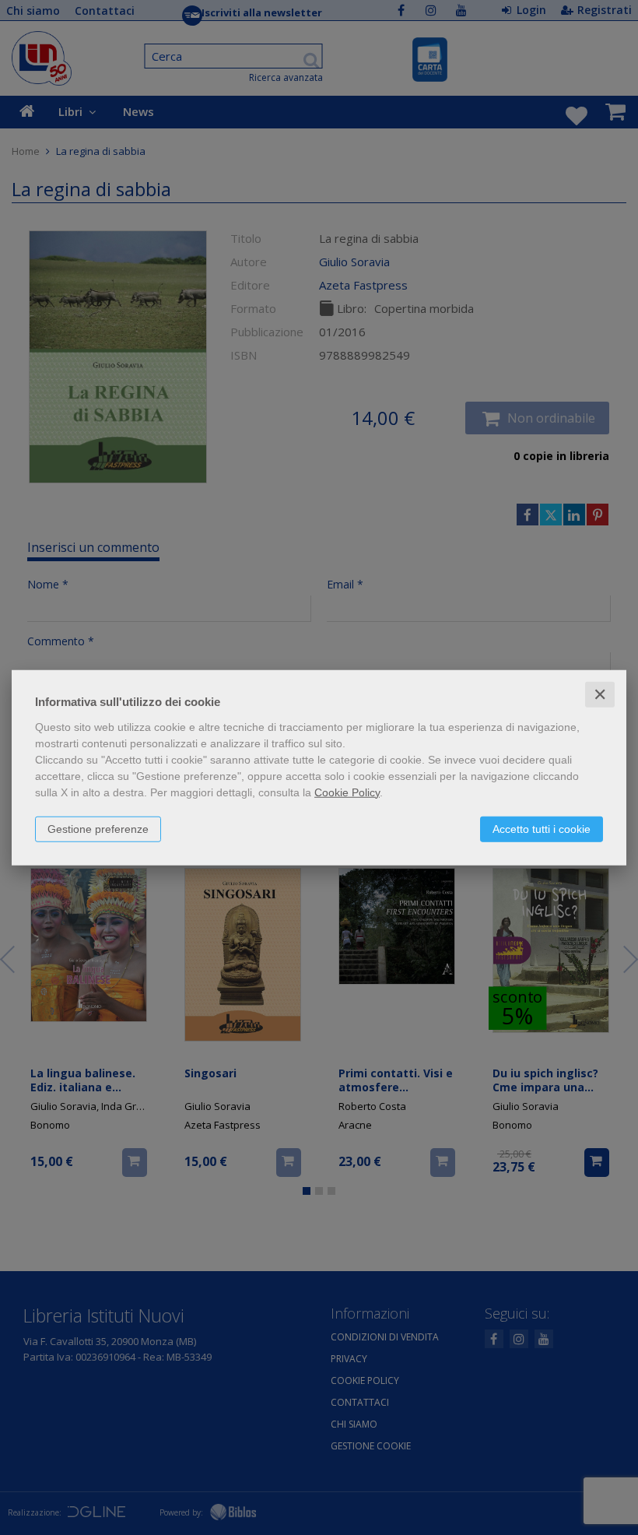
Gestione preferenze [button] (98, 828)
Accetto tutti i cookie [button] (542, 828)
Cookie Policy (347, 791)
